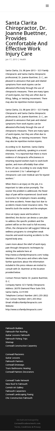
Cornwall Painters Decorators (20, 371)
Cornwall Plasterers (15, 354)
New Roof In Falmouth (16, 383)
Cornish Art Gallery (14, 387)
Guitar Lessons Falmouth (18, 335)
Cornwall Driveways (15, 364)
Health (23, 59)
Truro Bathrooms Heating (18, 368)
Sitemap (9, 342)
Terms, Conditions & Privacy (27, 427)
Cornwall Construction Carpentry (21, 345)
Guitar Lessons (13, 357)
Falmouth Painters (14, 361)
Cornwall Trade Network (17, 380)
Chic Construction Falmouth (19, 397)
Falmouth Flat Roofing (16, 331)
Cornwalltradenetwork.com (27, 423)
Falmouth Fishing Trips (16, 338)
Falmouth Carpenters (16, 391)
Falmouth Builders (14, 328)
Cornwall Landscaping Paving (19, 394)
